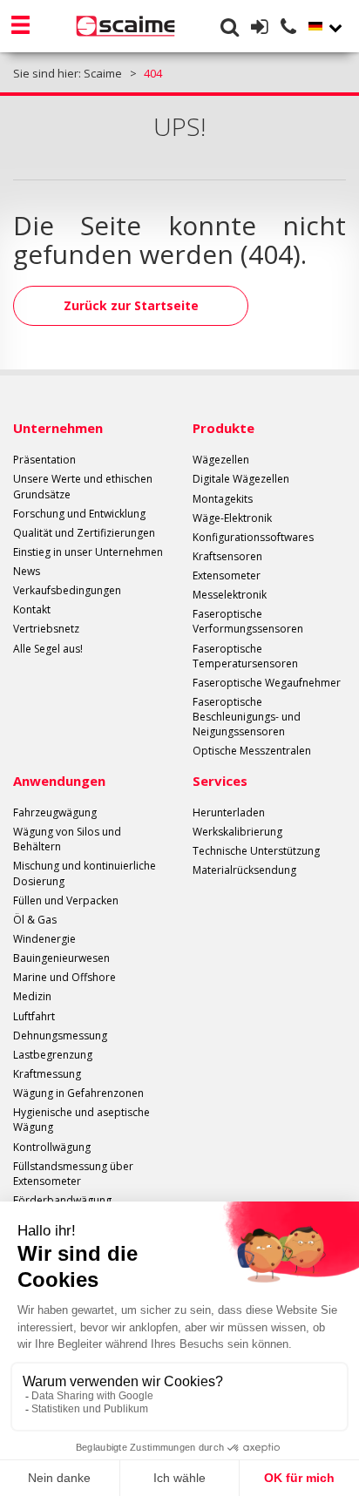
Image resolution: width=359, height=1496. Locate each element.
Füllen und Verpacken (66, 900)
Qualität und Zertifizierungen (84, 532)
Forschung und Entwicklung (79, 513)
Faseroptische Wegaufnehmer (267, 682)
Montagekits (223, 498)
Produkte (223, 428)
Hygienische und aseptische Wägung (81, 1119)
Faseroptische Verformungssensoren (248, 621)
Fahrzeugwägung (55, 812)
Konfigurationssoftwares (253, 537)
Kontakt (32, 609)
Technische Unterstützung (256, 850)
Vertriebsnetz (46, 628)
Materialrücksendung (244, 870)
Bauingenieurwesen (61, 958)
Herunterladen (229, 812)
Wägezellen (221, 459)
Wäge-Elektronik (232, 518)
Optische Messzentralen (252, 750)
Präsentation (44, 459)
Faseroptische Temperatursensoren (245, 656)
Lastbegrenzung (52, 1054)
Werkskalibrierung (237, 831)
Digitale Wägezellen (241, 478)
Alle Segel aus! (48, 648)
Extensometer (227, 575)
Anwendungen (59, 780)
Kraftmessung (47, 1073)
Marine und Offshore (64, 977)
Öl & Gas (35, 919)
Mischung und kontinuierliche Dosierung (84, 873)
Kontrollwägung (52, 1147)
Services (220, 780)
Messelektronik (230, 594)
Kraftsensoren (227, 556)
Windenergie (44, 938)
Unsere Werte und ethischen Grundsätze (82, 486)
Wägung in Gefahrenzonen (78, 1093)
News (26, 571)
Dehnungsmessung (60, 1035)
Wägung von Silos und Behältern (67, 839)
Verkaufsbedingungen (67, 590)
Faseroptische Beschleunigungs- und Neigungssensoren (247, 716)
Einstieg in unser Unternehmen (88, 552)
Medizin (32, 996)
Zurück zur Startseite (131, 305)
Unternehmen (58, 428)
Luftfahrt (34, 1016)
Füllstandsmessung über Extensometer (73, 1173)
